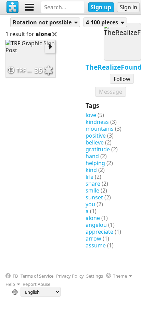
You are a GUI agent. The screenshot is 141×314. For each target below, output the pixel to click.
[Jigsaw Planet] (12, 7)
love (91, 115)
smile (92, 190)
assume (96, 245)
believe (95, 142)
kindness (97, 122)
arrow (93, 238)
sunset (94, 197)
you (90, 204)
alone (93, 218)
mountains (100, 128)
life (89, 177)
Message (110, 91)
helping (95, 163)
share (93, 183)
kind (91, 170)
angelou (96, 225)
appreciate (99, 231)
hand (92, 156)
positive (96, 135)
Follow (122, 79)
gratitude (98, 149)
